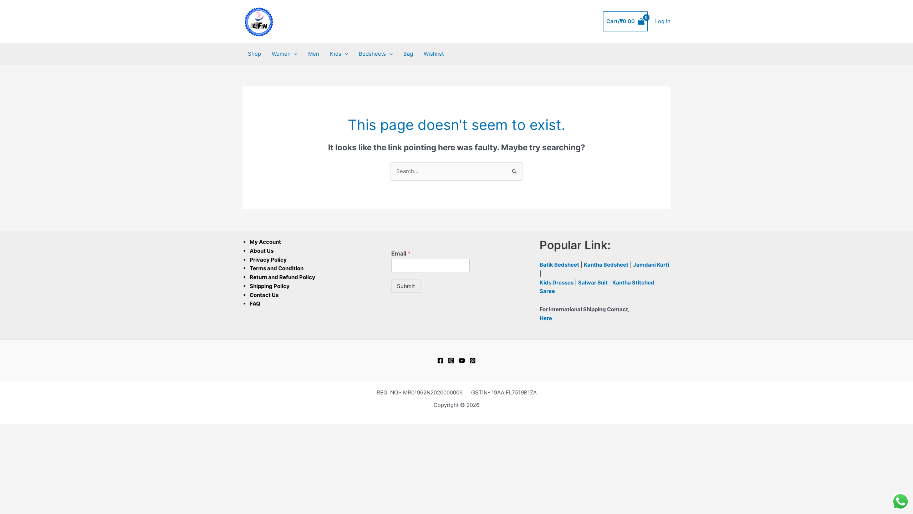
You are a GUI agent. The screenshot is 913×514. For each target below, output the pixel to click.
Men (313, 53)
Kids (335, 53)
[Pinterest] (472, 360)
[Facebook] (440, 360)
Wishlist (434, 53)
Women (281, 53)
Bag (408, 53)
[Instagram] (451, 360)
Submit (406, 286)
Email (400, 253)
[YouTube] (462, 360)
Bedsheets (372, 53)
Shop (254, 53)
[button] (294, 54)
